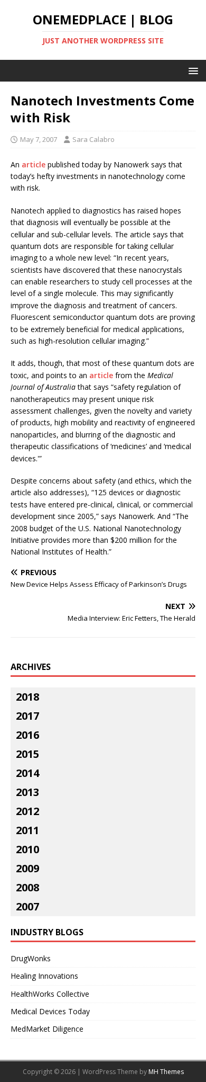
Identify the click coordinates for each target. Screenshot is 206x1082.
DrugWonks (31, 958)
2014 (27, 773)
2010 (27, 849)
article (33, 164)
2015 (27, 754)
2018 (27, 697)
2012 (27, 811)
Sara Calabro (93, 139)
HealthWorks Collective (50, 994)
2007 (27, 906)
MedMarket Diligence (47, 1029)
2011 (27, 830)
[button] (191, 70)
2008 (27, 887)
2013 (27, 792)
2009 (27, 868)
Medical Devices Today (50, 1011)
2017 (27, 716)
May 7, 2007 (38, 139)
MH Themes (166, 1071)
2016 (27, 735)
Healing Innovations (44, 976)
